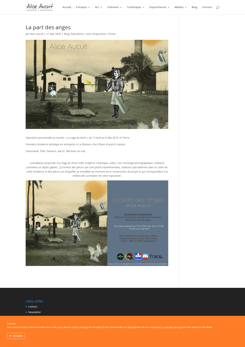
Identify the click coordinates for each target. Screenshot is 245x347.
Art (97, 7)
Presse (112, 34)
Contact (207, 7)
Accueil (67, 7)
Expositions (77, 34)
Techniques (134, 7)
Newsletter (34, 312)
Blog (194, 7)
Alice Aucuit (36, 34)
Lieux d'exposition (95, 34)
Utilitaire (113, 7)
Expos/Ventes (157, 7)
